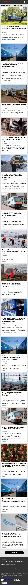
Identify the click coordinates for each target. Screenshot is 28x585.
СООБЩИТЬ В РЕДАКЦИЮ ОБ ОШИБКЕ (8, 564)
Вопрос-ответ (4, 82)
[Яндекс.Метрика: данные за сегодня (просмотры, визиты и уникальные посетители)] (8, 579)
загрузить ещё (14, 552)
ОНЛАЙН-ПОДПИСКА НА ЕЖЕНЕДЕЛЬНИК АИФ (9, 563)
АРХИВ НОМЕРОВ (4, 561)
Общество (4, 41)
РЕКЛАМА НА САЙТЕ (12, 561)
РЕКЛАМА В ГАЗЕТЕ (20, 561)
